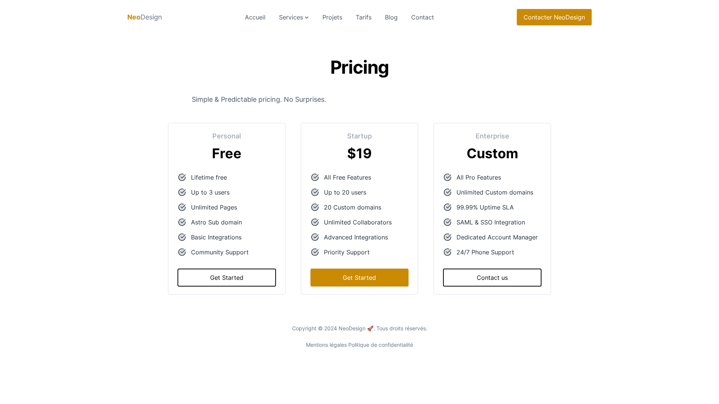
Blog (391, 17)
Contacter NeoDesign (554, 17)
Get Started (226, 277)
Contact (422, 17)
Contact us (492, 277)
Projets (332, 17)
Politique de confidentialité (380, 345)
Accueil (255, 17)
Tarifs (363, 17)
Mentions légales (326, 345)
